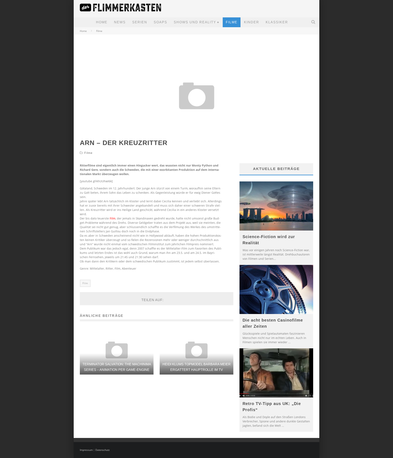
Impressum (86, 450)
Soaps (160, 22)
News (120, 22)
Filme (231, 22)
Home (101, 22)
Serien (139, 22)
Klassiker (277, 22)
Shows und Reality (195, 22)
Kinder (251, 22)
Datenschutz (102, 450)
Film (112, 218)
